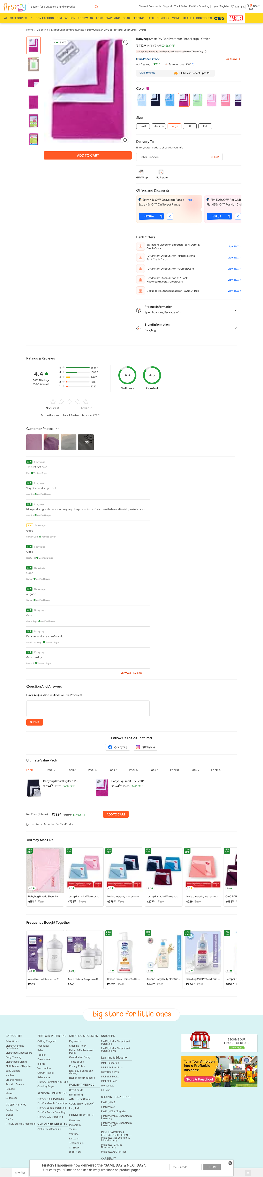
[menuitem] (14, 7)
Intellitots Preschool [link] (112, 1067)
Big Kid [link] (41, 1063)
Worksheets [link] (107, 1085)
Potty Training (13, 1057)
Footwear (85, 18)
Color (140, 88)
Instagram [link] (75, 1125)
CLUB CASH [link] (75, 1152)
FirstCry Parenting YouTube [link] (52, 1082)
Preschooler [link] (44, 1059)
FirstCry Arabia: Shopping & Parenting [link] (116, 1117)
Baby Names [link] (44, 1077)
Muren (9, 1093)
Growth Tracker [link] (45, 1072)
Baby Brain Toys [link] (110, 1072)
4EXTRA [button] (149, 216)
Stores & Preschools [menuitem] (150, 6)
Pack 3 (71, 770)
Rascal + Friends (15, 1084)
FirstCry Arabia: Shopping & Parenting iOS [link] (116, 1124)
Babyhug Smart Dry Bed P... (60, 781)
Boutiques (204, 18)
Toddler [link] (41, 1054)
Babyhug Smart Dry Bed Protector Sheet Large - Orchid (116, 29)
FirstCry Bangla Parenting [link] (51, 1107)
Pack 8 (174, 770)
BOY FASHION (45, 18)
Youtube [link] (73, 1134)
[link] (219, 1071)
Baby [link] (40, 1050)
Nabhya (10, 1075)
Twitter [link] (73, 1129)
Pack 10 (216, 770)
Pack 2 (51, 770)
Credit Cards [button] (76, 1090)
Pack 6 (133, 770)
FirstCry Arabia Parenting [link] (51, 1112)
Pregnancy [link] (43, 1045)
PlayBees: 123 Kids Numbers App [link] (111, 1146)
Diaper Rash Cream (16, 1061)
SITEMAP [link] (74, 1147)
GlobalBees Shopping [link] (49, 1129)
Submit (34, 722)
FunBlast (10, 1088)
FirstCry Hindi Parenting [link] (50, 1098)
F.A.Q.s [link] (9, 1119)
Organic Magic (14, 1079)
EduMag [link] (105, 1090)
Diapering (112, 18)
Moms (176, 18)
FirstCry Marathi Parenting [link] (52, 1103)
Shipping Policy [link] (78, 1045)
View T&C (233, 246)
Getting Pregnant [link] (46, 1041)
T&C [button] (97, 415)
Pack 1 (30, 770)
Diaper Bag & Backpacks (19, 1052)
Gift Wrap (142, 177)
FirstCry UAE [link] (108, 1102)
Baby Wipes (12, 1041)
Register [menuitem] (224, 6)
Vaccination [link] (44, 1068)
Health (188, 18)
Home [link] (29, 29)
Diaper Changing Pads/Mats (15, 1047)
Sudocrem (11, 1098)
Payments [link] (75, 1041)
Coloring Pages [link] (45, 1086)
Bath (150, 18)
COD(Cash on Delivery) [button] (81, 1103)
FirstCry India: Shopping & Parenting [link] (115, 1042)
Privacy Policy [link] (77, 1066)
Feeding (138, 18)
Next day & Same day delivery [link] (81, 1072)
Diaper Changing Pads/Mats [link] (67, 29)
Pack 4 (92, 770)
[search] (64, 7)
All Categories (15, 18)
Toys (99, 18)
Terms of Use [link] (76, 1061)
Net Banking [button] (76, 1094)
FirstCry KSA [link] (108, 1107)
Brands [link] (9, 1114)
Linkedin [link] (73, 1138)
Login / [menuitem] (215, 6)
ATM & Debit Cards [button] (79, 1099)
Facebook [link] (74, 1120)
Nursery (163, 18)
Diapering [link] (42, 29)
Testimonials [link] (76, 1143)
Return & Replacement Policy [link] (81, 1051)
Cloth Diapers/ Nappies (18, 1066)
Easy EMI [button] (74, 1108)
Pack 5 (112, 770)
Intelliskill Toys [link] (109, 1081)
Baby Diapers (13, 1070)
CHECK (212, 1167)
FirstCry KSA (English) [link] (113, 1111)
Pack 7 (154, 770)
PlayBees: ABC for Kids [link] (113, 1151)
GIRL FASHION (66, 18)
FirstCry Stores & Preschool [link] (21, 1123)
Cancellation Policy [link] (80, 1057)
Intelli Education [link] (110, 1063)
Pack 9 (195, 770)
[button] (125, 42)
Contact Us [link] (12, 1110)
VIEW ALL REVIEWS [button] (132, 672)
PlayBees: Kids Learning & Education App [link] (115, 1139)
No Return (162, 177)
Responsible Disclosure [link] (82, 1077)
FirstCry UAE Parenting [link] (50, 1116)
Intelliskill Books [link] (110, 1076)
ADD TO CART (116, 814)
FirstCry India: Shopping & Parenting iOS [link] (115, 1049)
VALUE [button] (217, 216)
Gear (126, 18)
